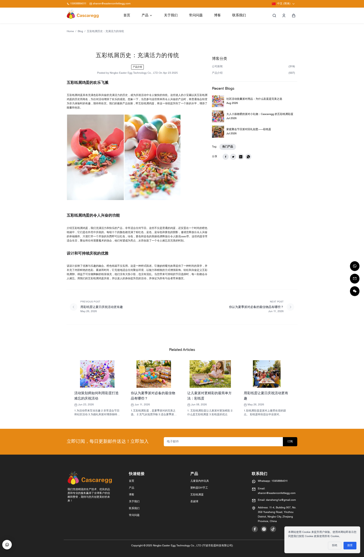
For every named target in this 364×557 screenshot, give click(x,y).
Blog (80, 31)
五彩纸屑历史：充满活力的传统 (105, 31)
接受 (350, 545)
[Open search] (274, 15)
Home (70, 31)
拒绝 (334, 545)
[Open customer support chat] (7, 544)
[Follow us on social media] (255, 529)
